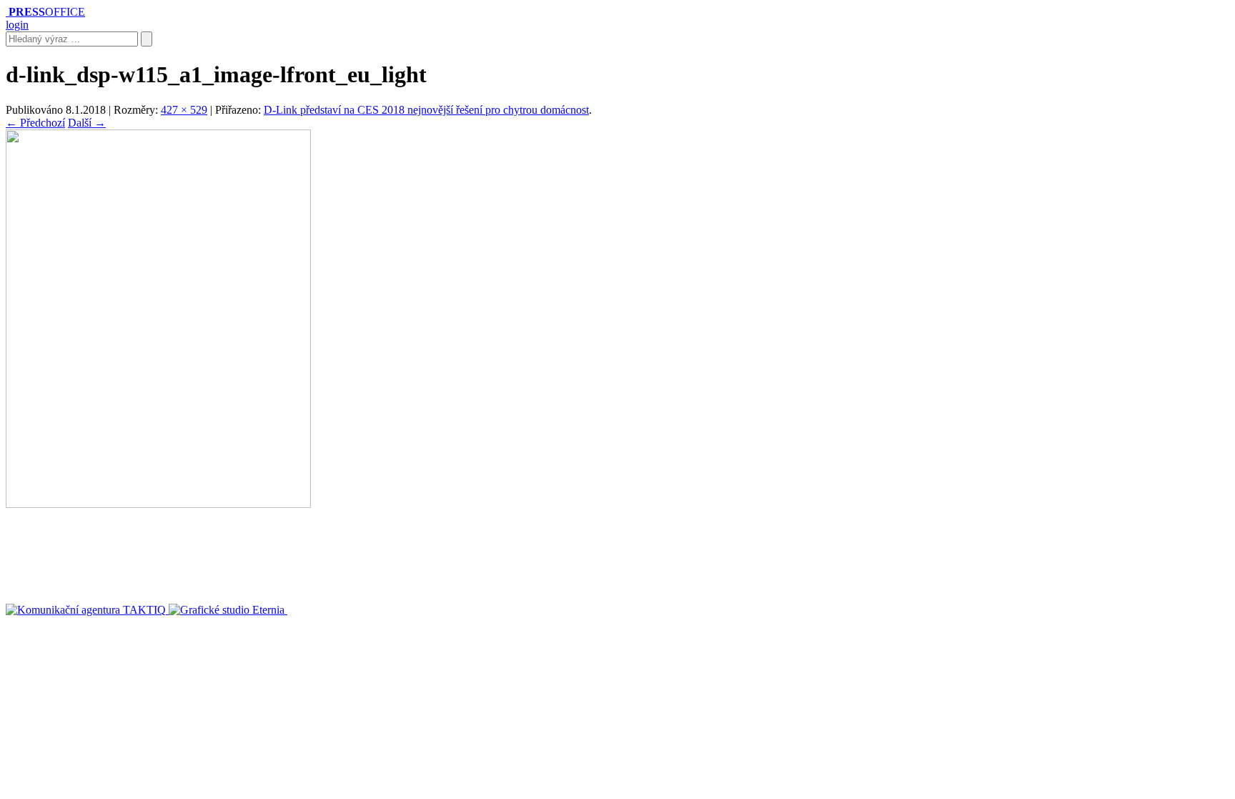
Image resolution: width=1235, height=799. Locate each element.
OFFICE (47, 12)
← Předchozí (35, 123)
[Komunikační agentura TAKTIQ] (87, 610)
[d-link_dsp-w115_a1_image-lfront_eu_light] (158, 504)
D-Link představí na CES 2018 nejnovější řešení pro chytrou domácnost (426, 110)
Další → (87, 123)
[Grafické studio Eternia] (228, 610)
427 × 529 (184, 110)
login (17, 25)
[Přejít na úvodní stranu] (7, 12)
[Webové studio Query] (338, 610)
